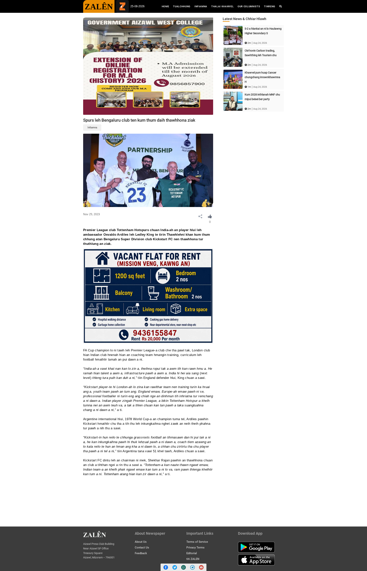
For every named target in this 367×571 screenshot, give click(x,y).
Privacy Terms (195, 547)
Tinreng (269, 6)
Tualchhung (181, 6)
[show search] (280, 6)
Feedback (141, 553)
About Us (141, 542)
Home (166, 6)
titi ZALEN (192, 559)
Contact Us (142, 547)
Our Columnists (249, 6)
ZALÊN (99, 6)
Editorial (191, 553)
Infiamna (200, 6)
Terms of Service (197, 542)
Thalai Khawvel (222, 6)
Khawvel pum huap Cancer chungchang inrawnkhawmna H (262, 77)
